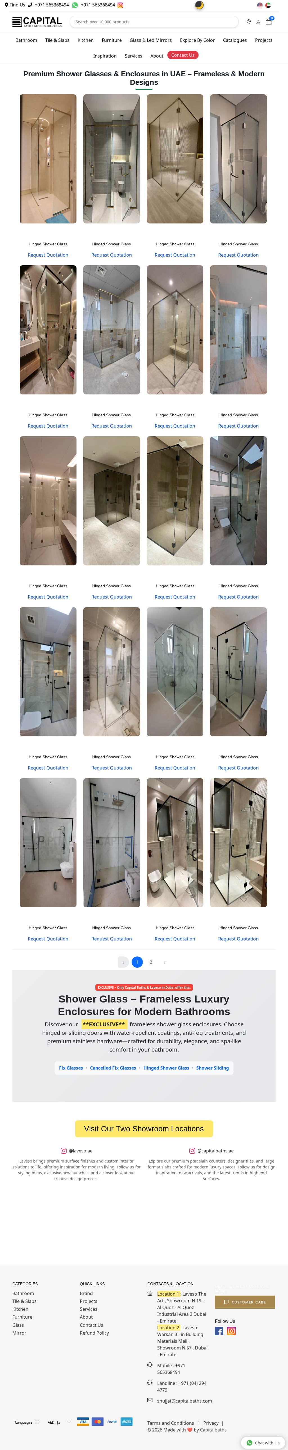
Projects (264, 40)
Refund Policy (94, 1333)
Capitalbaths (213, 1430)
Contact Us (183, 55)
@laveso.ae (81, 1151)
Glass (18, 1325)
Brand (86, 1293)
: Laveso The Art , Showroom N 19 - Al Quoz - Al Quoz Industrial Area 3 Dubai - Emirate (181, 1307)
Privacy (211, 1423)
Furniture (112, 40)
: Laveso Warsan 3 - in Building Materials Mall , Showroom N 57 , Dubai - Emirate (182, 1341)
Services (133, 56)
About (156, 56)
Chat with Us (267, 1443)
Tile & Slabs (57, 40)
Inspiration (105, 56)
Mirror (19, 1333)
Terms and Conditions (170, 1423)
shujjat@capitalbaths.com (184, 1401)
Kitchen (86, 40)
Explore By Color (197, 40)
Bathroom (26, 40)
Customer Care (249, 1302)
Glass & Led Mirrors (151, 40)
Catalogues (235, 40)
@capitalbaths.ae (215, 1151)
